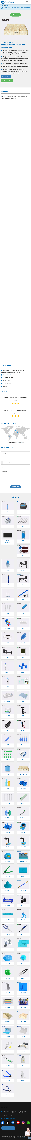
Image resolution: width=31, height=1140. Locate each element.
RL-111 (8, 934)
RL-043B (23, 643)
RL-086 (23, 905)
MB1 (8, 730)
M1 (23, 584)
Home (2, 5)
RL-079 (23, 963)
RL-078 (8, 963)
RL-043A (7, 818)
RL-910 (23, 730)
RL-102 (23, 978)
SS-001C (7, 1022)
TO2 (23, 716)
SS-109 (8, 1080)
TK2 (8, 643)
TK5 (23, 599)
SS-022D (23, 890)
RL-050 (8, 1065)
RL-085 (8, 920)
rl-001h (8, 832)
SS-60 (23, 1065)
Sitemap (18, 1137)
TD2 (8, 745)
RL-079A (7, 890)
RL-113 (8, 876)
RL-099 (23, 672)
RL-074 (8, 992)
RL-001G (7, 905)
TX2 (8, 599)
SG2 (8, 511)
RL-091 (23, 803)
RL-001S (23, 788)
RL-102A (23, 920)
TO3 (23, 701)
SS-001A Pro (7, 701)
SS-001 (23, 1036)
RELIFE (9, 375)
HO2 (23, 686)
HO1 (23, 759)
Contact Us (6, 76)
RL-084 (23, 934)
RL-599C (23, 832)
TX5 (23, 541)
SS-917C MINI (23, 861)
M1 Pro (23, 570)
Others (6, 5)
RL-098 (8, 716)
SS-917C (7, 1036)
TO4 (23, 657)
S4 (23, 511)
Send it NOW (15, 486)
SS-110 (8, 1094)
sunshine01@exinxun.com (9, 1118)
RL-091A (7, 628)
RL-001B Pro (23, 774)
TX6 (8, 526)
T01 (8, 774)
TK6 (23, 526)
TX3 (8, 584)
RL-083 (8, 949)
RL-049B (7, 1007)
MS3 (8, 657)
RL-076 (8, 978)
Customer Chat (7, 80)
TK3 (23, 628)
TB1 (8, 788)
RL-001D (23, 1007)
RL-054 (23, 1080)
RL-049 (8, 1051)
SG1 (23, 614)
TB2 (8, 686)
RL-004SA (23, 949)
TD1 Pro (8, 759)
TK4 (8, 614)
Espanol (16, 14)
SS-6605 (23, 847)
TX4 (23, 555)
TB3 (8, 570)
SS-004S (23, 992)
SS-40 (23, 1051)
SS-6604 (7, 847)
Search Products (9, 1128)
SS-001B (23, 1022)
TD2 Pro (23, 745)
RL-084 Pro (23, 818)
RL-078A (7, 861)
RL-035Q (7, 672)
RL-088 (23, 876)
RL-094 (8, 803)
